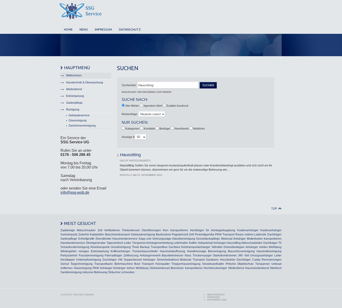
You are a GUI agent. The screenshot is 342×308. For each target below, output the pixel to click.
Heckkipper (67, 259)
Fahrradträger (113, 255)
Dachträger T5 (272, 243)
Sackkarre (212, 259)
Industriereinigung (183, 238)
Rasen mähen (244, 234)
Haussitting (130, 154)
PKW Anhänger (102, 268)
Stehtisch (276, 268)
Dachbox (174, 247)
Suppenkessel (133, 259)
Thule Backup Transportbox (150, 247)
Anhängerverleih (150, 255)
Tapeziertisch (115, 243)
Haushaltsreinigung (269, 251)
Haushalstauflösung (172, 251)
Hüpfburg (213, 297)
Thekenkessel (131, 230)
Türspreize (139, 243)
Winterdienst (236, 268)
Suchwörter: (129, 85)
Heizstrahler (227, 259)
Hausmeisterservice (124, 238)
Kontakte (150, 128)
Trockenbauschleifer (145, 251)
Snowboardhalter (213, 264)
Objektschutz (245, 264)
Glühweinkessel (160, 268)
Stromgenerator (96, 243)
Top (274, 208)
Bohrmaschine (123, 264)
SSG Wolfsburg (83, 294)
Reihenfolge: (130, 114)
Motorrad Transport (192, 259)
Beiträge (165, 128)
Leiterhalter (181, 243)
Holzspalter (162, 264)
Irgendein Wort (153, 105)
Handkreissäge (196, 251)
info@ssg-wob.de (74, 192)
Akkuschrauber (86, 230)
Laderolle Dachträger (268, 234)
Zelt (100, 230)
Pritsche (231, 264)
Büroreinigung (217, 251)
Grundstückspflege (208, 238)
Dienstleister (103, 238)
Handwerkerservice (72, 243)
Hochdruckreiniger (215, 268)
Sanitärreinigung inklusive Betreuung (83, 272)
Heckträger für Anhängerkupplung (212, 230)
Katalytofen (97, 234)
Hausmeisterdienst (257, 268)
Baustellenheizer (172, 255)
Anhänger (219, 243)
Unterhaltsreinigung (88, 259)
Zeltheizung (131, 255)
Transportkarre (103, 264)
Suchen (208, 85)
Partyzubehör (68, 255)
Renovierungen (272, 259)
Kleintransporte (100, 247)
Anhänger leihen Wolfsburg (130, 268)
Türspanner (262, 264)
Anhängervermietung (159, 243)
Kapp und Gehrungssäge (155, 238)
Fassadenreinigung (91, 255)
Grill (191, 234)
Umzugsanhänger (261, 255)
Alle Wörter (132, 105)
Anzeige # (128, 137)
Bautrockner (163, 234)
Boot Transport (144, 264)
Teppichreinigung (81, 264)
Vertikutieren (112, 230)
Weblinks (199, 128)
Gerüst (64, 264)
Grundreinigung (121, 247)
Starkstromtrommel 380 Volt (231, 255)
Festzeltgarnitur (205, 234)
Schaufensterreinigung (74, 247)
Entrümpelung (100, 251)
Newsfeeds (181, 128)
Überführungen (151, 230)
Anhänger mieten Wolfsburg (263, 247)
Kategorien (132, 128)
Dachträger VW (112, 259)
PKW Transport (225, 234)
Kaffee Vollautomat (201, 243)
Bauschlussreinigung (241, 251)
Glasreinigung (83, 268)
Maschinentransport (117, 234)
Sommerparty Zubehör (74, 234)
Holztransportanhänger (195, 247)
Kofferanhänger (120, 251)
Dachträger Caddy (248, 259)
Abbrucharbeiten (251, 243)
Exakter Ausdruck (177, 105)
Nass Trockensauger (198, 255)
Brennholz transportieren (187, 268)
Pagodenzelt (180, 234)
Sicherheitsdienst (168, 259)
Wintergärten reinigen (74, 251)
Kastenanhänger (247, 230)
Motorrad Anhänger (233, 238)
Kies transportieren (175, 230)
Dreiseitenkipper (234, 247)
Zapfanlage (67, 230)
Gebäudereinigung (143, 234)
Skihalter (217, 247)
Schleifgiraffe (86, 238)
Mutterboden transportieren (264, 238)
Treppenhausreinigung (186, 264)
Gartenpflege (68, 238)
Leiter (127, 243)
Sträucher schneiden (121, 272)
